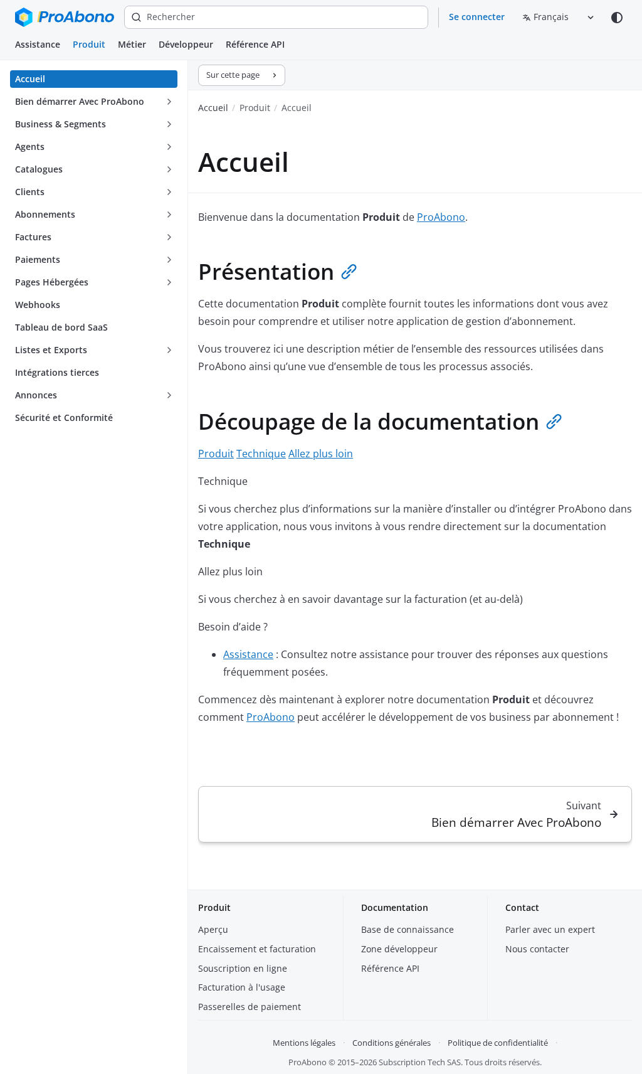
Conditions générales (391, 1042)
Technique (261, 453)
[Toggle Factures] (169, 237)
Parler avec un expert (550, 929)
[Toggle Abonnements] (169, 214)
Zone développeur (399, 949)
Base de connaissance (407, 929)
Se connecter (477, 17)
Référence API (255, 44)
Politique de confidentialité (498, 1042)
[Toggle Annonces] (169, 395)
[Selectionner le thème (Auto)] (617, 18)
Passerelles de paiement (249, 1007)
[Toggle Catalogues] (169, 169)
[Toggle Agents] (169, 147)
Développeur (186, 44)
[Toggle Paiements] (169, 260)
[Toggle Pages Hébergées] (169, 282)
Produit (89, 44)
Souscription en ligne (242, 968)
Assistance (37, 44)
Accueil (213, 108)
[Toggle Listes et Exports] (169, 350)
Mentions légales (304, 1042)
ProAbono (441, 217)
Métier (132, 44)
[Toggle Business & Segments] (169, 124)
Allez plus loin (320, 453)
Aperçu (213, 929)
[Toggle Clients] (169, 192)
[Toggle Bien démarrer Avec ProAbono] (169, 101)
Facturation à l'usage (241, 987)
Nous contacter (537, 949)
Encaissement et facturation (257, 949)
